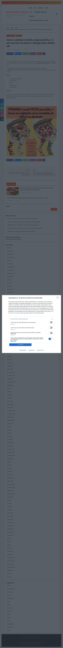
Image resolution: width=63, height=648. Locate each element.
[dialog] (31, 324)
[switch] (51, 322)
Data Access (31, 350)
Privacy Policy (40, 350)
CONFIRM (20, 344)
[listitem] (31, 319)
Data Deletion (23, 350)
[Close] (58, 298)
